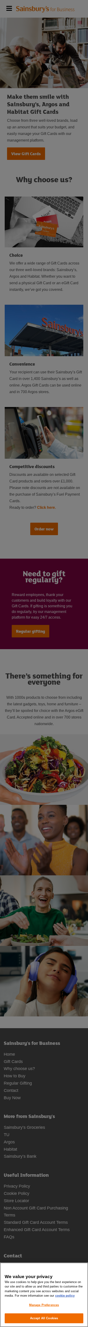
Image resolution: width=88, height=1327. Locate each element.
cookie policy (65, 1295)
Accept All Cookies (44, 1318)
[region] (44, 1295)
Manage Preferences (44, 1305)
